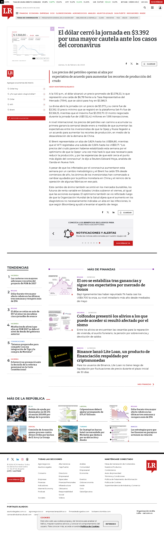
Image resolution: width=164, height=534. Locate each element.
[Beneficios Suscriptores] (152, 7)
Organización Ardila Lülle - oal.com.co (146, 512)
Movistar (110, 18)
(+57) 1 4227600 (14, 471)
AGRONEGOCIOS (80, 13)
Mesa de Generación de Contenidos (120, 464)
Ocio (82, 488)
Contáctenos (110, 470)
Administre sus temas (19, 118)
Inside (82, 485)
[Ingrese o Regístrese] (160, 8)
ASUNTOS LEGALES (105, 13)
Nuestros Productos (113, 467)
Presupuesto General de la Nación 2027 (58, 18)
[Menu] (17, 13)
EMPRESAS (44, 13)
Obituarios (63, 488)
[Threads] (28, 460)
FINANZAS (23, 13)
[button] (52, 234)
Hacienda (14, 275)
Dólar (124, 18)
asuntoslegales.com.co (16, 511)
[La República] (7, 12)
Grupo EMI (134, 18)
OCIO (52, 13)
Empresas (42, 479)
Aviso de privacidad (113, 473)
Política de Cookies (89, 526)
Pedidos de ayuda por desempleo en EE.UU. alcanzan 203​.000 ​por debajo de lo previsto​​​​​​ (39, 413)
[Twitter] (131, 64)
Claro (101, 18)
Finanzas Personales (67, 482)
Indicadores (43, 485)
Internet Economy (45, 488)
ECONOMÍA (34, 13)
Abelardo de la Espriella (86, 18)
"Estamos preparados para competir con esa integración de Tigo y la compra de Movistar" (25, 348)
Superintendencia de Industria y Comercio (122, 485)
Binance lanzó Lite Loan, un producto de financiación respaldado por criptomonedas (113, 356)
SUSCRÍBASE (157, 2)
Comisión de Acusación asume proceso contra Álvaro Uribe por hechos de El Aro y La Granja (41, 434)
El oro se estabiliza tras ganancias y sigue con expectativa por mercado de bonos (111, 285)
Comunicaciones (18, 341)
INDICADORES (133, 13)
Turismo (83, 427)
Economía (84, 473)
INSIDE (142, 13)
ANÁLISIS (92, 13)
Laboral (83, 406)
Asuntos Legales (45, 467)
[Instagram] (23, 460)
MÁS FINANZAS (144, 384)
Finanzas (41, 482)
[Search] (144, 7)
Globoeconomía (86, 482)
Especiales (63, 479)
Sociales (41, 498)
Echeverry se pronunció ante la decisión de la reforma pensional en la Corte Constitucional (26, 366)
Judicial (31, 427)
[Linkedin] (137, 64)
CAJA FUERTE (119, 13)
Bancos (134, 427)
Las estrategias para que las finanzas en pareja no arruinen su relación (144, 432)
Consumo (42, 473)
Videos (62, 498)
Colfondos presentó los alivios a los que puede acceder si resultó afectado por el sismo (112, 320)
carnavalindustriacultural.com (19, 515)
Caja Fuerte (64, 467)
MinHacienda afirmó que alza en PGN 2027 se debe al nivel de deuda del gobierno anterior (25, 330)
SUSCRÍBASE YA (123, 243)
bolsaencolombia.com (101, 511)
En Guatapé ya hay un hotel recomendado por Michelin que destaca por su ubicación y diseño (92, 435)
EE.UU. (30, 406)
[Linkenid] (19, 460)
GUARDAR (150, 64)
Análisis (83, 464)
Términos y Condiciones (115, 476)
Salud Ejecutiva (86, 492)
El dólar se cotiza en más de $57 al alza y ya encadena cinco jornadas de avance (25, 314)
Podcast (41, 492)
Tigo (118, 18)
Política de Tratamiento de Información (121, 479)
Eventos (83, 479)
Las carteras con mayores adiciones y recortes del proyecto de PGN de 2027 (24, 281)
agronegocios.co (36, 511)
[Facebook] (126, 64)
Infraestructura (65, 485)
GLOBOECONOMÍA (63, 13)
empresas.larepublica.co (56, 511)
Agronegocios (44, 464)
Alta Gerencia (64, 464)
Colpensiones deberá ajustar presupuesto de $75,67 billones (91, 412)
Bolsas (14, 291)
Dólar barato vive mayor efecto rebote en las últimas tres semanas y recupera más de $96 (26, 297)
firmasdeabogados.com (79, 511)
